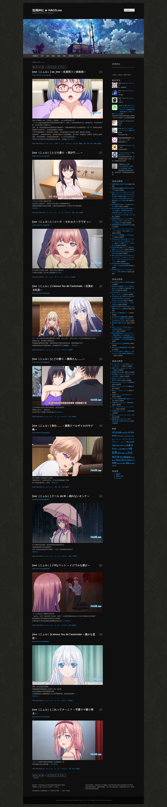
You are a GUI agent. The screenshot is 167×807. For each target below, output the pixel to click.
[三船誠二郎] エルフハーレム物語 (121, 411)
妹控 (120, 449)
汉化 (126, 453)
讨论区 (79, 56)
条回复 (99, 143)
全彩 (117, 445)
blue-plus (118, 478)
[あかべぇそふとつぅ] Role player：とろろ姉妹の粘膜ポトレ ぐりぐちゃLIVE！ (123, 329)
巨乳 (88, 143)
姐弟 (127, 449)
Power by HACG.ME (72, 800)
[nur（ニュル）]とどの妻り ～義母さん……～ (58, 359)
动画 (47, 56)
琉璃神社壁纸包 (120, 460)
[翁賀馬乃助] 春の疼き (118, 372)
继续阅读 (71, 139)
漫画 (53, 56)
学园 (130, 448)
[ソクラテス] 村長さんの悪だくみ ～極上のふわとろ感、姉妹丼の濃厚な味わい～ (123, 353)
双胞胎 (80, 143)
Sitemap (109, 800)
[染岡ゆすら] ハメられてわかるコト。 (122, 394)
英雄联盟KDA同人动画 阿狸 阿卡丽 (122, 225)
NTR (44, 212)
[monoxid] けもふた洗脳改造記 (121, 343)
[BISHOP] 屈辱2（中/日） (119, 323)
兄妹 (114, 445)
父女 (59, 487)
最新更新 (35, 56)
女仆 (118, 449)
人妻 (70, 768)
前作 (35, 123)
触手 (124, 463)
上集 (35, 614)
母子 (77, 212)
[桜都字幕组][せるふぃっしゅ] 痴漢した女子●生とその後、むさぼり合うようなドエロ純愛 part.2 (123, 221)
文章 (42, 56)
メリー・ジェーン (120, 442)
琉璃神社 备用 (120, 476)
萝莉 (121, 463)
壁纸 (115, 449)
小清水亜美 (48, 75)
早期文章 (35, 778)
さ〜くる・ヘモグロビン (61, 350)
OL (55, 277)
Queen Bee (130, 436)
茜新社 (118, 463)
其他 (64, 56)
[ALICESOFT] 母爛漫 (118, 317)
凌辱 (120, 445)
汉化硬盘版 (125, 457)
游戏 (59, 56)
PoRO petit (123, 436)
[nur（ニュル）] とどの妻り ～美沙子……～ (57, 152)
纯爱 (114, 462)
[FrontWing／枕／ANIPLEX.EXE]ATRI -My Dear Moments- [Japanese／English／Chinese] (123, 298)
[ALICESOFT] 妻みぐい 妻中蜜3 (121, 282)
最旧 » (64, 67)
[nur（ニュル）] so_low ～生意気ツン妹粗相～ (59, 71)
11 (100, 496)
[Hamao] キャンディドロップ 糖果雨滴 (123, 382)
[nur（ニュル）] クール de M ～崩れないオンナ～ (61, 496)
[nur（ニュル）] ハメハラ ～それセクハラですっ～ (61, 221)
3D (113, 432)
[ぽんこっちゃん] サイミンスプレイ (122, 415)
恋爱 (123, 453)
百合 (63, 487)
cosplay (125, 432)
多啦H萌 (47, 156)
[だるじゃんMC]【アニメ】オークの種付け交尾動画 (126, 130)
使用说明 (71, 56)
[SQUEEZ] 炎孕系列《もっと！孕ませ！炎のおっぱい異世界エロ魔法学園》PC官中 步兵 (123, 288)
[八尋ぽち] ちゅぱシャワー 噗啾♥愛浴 (122, 403)
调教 (95, 143)
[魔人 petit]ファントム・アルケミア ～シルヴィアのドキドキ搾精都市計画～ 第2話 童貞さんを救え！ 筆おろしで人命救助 (123, 109)
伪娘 (130, 442)
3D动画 (118, 432)
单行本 (124, 445)
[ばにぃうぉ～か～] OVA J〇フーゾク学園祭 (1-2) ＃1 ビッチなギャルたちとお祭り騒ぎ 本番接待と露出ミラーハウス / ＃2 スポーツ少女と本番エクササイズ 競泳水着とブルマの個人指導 (123, 196)
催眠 (133, 442)
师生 (91, 143)
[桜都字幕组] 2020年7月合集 (120, 184)
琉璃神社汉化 (131, 460)
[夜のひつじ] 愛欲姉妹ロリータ (121, 313)
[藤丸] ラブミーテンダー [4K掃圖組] (122, 386)
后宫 (85, 143)
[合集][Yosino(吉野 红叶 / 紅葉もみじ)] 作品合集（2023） (126, 166)
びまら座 (75, 143)
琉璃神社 (118, 474)
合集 (128, 445)
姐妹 (123, 449)
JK (129, 432)
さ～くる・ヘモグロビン (65, 143)
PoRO (56, 143)
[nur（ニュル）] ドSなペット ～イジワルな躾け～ (61, 565)
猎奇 (132, 457)
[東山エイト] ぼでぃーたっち (120, 390)
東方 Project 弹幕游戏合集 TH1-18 (122, 347)
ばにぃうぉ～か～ (117, 439)
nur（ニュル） (50, 143)
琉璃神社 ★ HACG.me (47, 10)
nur (44, 143)
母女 (73, 768)
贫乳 (131, 463)
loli (132, 432)
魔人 (116, 465)
